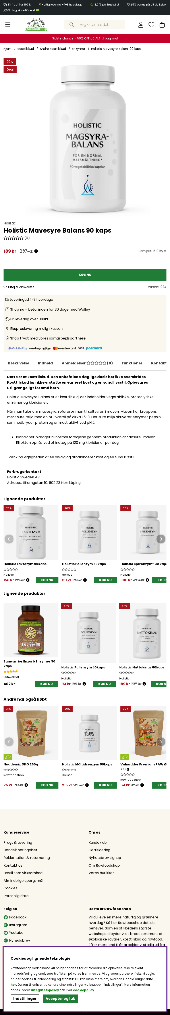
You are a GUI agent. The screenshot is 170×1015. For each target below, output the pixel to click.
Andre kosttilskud (53, 49)
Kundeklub (98, 842)
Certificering (99, 850)
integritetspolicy (45, 990)
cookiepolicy (83, 990)
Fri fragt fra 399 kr (19, 4)
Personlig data (16, 895)
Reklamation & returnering (27, 857)
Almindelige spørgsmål (23, 880)
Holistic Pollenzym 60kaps (84, 564)
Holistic (10, 223)
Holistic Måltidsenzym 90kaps (87, 764)
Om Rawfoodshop (104, 865)
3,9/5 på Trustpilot (107, 4)
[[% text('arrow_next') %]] (162, 641)
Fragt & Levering (18, 842)
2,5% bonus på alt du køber (148, 4)
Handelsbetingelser (20, 850)
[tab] (45, 363)
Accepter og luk (60, 998)
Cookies (10, 888)
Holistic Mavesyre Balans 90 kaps (116, 49)
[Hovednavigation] (8, 24)
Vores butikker (101, 872)
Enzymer (78, 49)
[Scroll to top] (85, 1012)
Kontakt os (13, 865)
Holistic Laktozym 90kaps (25, 564)
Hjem (8, 49)
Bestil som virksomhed (23, 872)
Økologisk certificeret (21, 10)
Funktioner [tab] (132, 363)
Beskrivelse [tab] (18, 363)
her (13, 985)
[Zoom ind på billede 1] (85, 139)
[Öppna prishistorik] (27, 580)
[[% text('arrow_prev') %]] (8, 641)
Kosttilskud (25, 49)
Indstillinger (25, 998)
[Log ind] (141, 24)
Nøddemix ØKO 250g (21, 764)
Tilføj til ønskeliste (21, 287)
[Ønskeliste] (151, 24)
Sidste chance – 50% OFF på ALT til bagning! (85, 38)
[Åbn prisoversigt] (36, 251)
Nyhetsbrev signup (105, 857)
